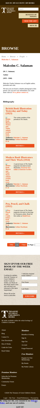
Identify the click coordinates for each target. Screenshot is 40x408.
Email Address (27, 275)
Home (4, 57)
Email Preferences (23, 398)
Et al (7, 141)
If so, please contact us (20, 92)
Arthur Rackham (21, 139)
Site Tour (12, 398)
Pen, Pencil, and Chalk (18, 203)
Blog (3, 333)
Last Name (25, 289)
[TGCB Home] (10, 12)
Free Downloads (7, 340)
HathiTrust (26, 216)
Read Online (6, 351)
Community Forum (8, 382)
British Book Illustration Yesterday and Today (18, 109)
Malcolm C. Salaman (10, 59)
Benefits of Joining (31, 15)
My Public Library (28, 367)
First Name (25, 282)
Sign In (24, 338)
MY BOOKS (30, 3)
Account (24, 345)
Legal (5, 398)
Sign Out (24, 341)
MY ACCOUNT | (19, 3)
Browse (12, 57)
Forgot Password (27, 348)
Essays (4, 385)
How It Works (6, 344)
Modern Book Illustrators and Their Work (19, 158)
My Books (25, 363)
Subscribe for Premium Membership (9, 377)
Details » (20, 146)
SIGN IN (9, 3)
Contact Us (5, 337)
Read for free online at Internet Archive (22, 168)
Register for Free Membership (27, 359)
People (22, 57)
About (4, 330)
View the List (30, 21)
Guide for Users (7, 347)
